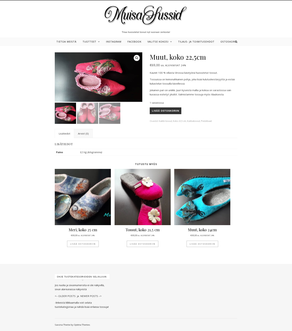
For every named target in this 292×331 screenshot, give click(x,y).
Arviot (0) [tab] (83, 133)
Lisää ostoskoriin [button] (83, 244)
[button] (137, 58)
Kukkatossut (193, 120)
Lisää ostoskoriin (165, 110)
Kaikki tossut (165, 120)
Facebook (134, 41)
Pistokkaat (206, 120)
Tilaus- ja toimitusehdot (196, 41)
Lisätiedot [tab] (64, 133)
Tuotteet (89, 41)
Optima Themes (82, 324)
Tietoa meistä (66, 41)
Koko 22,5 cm (179, 120)
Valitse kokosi (158, 41)
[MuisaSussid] (146, 15)
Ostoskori (228, 41)
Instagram (113, 41)
